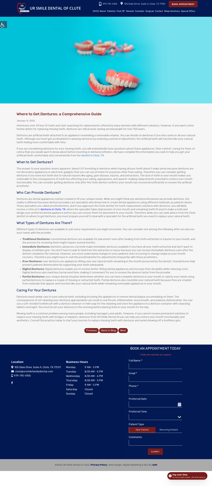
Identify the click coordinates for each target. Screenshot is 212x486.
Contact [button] (159, 11)
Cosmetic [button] (139, 11)
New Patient (142, 430)
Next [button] (123, 330)
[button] (3, 24)
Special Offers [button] (188, 11)
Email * (133, 373)
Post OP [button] (121, 11)
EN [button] (94, 11)
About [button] (103, 11)
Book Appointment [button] (183, 4)
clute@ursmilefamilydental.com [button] (34, 371)
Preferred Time (138, 411)
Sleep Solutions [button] (172, 11)
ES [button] (97, 11)
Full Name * (135, 360)
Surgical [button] (150, 11)
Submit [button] (155, 452)
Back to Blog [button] (108, 330)
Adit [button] (154, 465)
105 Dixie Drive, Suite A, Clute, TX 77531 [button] (144, 4)
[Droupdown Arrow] (179, 417)
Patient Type (136, 424)
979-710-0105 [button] (110, 4)
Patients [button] (111, 11)
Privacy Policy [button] (99, 465)
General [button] (130, 11)
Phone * (133, 386)
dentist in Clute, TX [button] (92, 155)
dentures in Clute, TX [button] (53, 209)
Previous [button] (91, 330)
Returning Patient (169, 430)
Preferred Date (138, 399)
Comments (135, 437)
